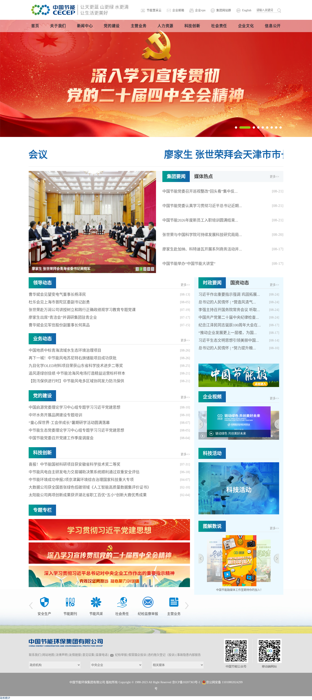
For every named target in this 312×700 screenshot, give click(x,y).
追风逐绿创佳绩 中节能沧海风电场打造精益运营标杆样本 (77, 373)
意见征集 (88, 654)
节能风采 (70, 614)
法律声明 (61, 654)
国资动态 (239, 282)
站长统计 (5, 698)
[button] (236, 127)
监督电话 (102, 654)
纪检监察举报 (122, 614)
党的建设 (42, 395)
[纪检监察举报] (122, 601)
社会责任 (96, 614)
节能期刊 (44, 614)
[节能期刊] (44, 601)
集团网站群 (223, 10)
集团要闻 (176, 176)
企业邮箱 (178, 10)
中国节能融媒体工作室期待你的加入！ (239, 589)
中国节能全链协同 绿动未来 (233, 438)
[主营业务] (148, 601)
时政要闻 (212, 282)
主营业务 (148, 614)
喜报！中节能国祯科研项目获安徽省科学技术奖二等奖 (74, 464)
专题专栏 (42, 510)
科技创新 (42, 452)
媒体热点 (203, 176)
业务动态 (42, 338)
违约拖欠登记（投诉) (162, 654)
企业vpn (200, 10)
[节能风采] (70, 601)
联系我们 (35, 654)
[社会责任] (96, 601)
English (246, 10)
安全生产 (170, 603)
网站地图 (48, 654)
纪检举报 (121, 654)
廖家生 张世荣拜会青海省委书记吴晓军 (61, 268)
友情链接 (75, 654)
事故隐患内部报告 (189, 654)
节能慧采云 (154, 10)
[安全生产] (170, 596)
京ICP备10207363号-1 (186, 682)
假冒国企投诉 (137, 654)
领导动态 (42, 282)
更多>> (274, 176)
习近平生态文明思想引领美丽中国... (228, 340)
